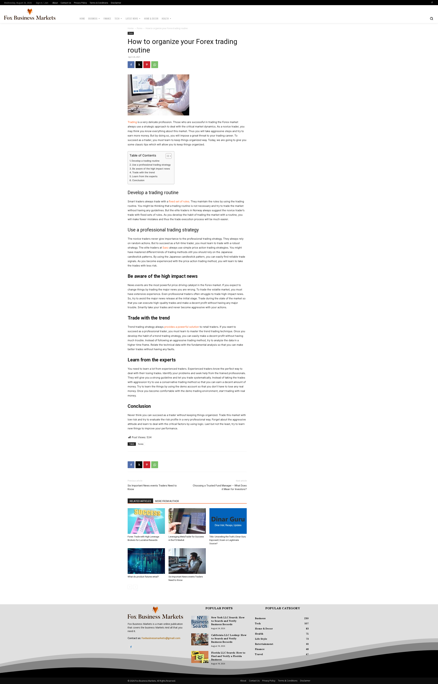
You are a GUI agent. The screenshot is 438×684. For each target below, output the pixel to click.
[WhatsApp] (154, 64)
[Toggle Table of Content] (167, 156)
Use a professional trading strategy (151, 164)
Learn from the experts (144, 176)
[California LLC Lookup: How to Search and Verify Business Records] (199, 639)
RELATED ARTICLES (140, 501)
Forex (139, 28)
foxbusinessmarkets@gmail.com (160, 638)
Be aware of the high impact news (151, 168)
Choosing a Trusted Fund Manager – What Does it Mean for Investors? (220, 487)
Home (131, 28)
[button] (431, 18)
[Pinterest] (146, 64)
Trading (132, 122)
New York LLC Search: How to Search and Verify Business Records (227, 621)
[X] (139, 64)
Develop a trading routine (145, 160)
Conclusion (138, 180)
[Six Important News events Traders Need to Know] (187, 561)
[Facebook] (432, 2)
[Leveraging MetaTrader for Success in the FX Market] (187, 521)
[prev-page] (130, 587)
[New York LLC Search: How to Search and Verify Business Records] (199, 622)
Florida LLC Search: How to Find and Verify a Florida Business (228, 656)
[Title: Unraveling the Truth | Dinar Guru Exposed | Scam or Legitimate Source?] (228, 521)
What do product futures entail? (143, 576)
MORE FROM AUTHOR (167, 501)
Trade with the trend (143, 172)
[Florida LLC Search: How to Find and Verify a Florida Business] (199, 657)
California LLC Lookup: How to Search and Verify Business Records (228, 638)
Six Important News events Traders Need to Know (152, 487)
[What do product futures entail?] (146, 561)
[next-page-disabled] (135, 587)
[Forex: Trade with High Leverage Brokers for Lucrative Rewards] (146, 521)
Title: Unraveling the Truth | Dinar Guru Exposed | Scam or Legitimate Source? (227, 540)
